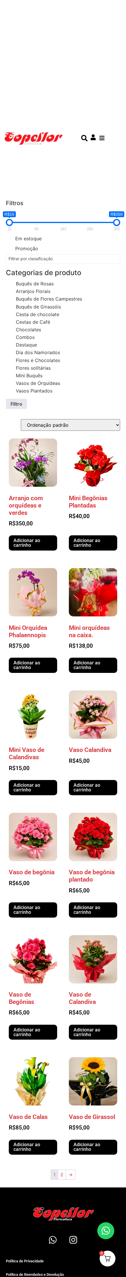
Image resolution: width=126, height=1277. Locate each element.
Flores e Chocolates (38, 360)
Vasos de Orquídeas (38, 383)
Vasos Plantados (34, 391)
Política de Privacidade (25, 1261)
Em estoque (28, 238)
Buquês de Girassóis (38, 307)
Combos (25, 337)
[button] (101, 138)
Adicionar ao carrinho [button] (26, 543)
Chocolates (28, 329)
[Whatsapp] (53, 1240)
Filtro (16, 404)
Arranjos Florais (33, 291)
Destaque (26, 345)
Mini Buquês (29, 375)
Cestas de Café (33, 322)
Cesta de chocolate (37, 314)
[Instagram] (73, 1240)
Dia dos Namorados (38, 352)
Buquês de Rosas (35, 284)
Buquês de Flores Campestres (49, 299)
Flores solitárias (33, 368)
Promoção (26, 248)
